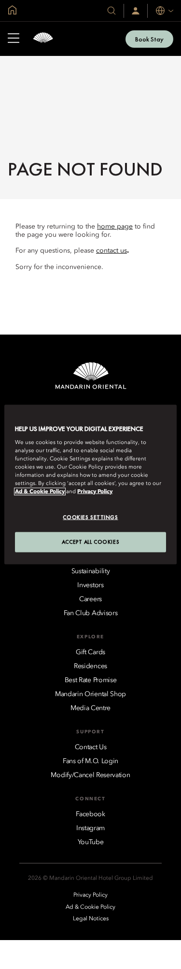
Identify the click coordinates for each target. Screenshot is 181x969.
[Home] (43, 39)
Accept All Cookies (90, 541)
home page (115, 226)
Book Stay (149, 39)
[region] (90, 485)
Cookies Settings (90, 517)
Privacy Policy (94, 492)
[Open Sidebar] (13, 39)
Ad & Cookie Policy (40, 492)
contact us (111, 250)
